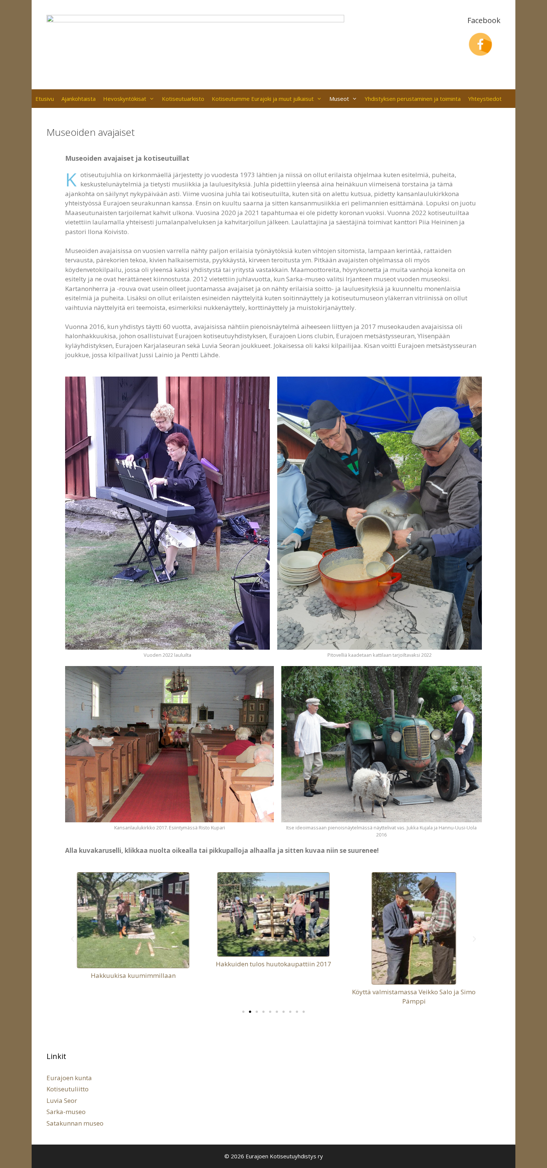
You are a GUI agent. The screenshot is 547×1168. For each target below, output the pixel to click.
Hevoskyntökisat (124, 98)
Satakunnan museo (75, 1123)
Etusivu (44, 98)
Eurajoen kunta (69, 1077)
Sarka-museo (66, 1111)
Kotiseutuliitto (68, 1089)
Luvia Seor (62, 1100)
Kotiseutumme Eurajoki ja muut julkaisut (263, 98)
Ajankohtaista (78, 98)
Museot (339, 98)
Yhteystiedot (485, 98)
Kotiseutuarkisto (183, 98)
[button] (72, 939)
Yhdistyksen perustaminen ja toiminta (413, 98)
